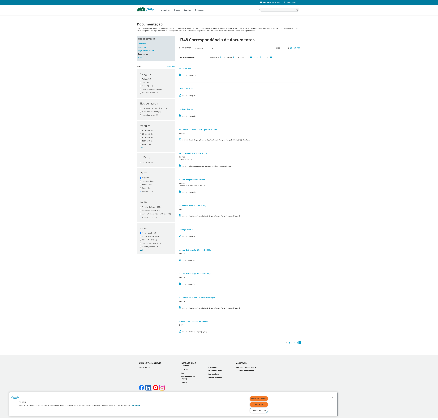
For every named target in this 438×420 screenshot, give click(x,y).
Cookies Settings (259, 410)
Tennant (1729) (147, 191)
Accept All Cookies (259, 399)
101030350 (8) (147, 137)
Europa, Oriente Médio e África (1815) (156, 214)
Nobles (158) (146, 185)
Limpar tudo (170, 66)
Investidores (213, 367)
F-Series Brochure (186, 89)
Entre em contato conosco (271, 2)
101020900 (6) (147, 134)
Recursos (200, 10)
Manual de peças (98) (150, 115)
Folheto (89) (146, 79)
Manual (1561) (147, 86)
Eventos (184, 382)
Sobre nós (184, 369)
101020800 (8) (147, 130)
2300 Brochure (185, 68)
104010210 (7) (147, 141)
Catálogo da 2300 (186, 109)
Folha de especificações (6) (152, 89)
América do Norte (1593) (151, 207)
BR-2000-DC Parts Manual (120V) (192, 206)
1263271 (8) (146, 144)
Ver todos (142, 44)
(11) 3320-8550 (144, 367)
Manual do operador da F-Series (192, 179)
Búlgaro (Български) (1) (150, 236)
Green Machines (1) (149, 181)
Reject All (259, 404)
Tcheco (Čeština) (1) (149, 240)
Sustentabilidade (215, 377)
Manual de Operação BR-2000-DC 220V (195, 250)
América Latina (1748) (150, 217)
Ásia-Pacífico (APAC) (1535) (152, 210)
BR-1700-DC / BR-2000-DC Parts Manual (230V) (198, 297)
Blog (182, 373)
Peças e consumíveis (146, 50)
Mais (140, 57)
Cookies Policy (136, 405)
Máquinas (166, 10)
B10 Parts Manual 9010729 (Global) (193, 153)
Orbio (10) (146, 188)
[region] (173, 404)
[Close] (332, 397)
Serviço (188, 10)
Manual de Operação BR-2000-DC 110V (195, 274)
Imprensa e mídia (215, 371)
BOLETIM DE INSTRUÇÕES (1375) (154, 108)
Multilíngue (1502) (149, 233)
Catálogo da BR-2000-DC (189, 229)
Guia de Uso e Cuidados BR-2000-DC (194, 321)
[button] (15, 398)
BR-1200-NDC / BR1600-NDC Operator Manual (198, 129)
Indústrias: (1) (147, 162)
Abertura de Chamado (245, 371)
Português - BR (291, 2)
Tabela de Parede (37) (150, 93)
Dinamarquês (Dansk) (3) (151, 243)
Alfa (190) (145, 178)
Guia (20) (145, 82)
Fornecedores (213, 374)
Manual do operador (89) (151, 112)
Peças (177, 10)
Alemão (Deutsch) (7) (150, 247)
